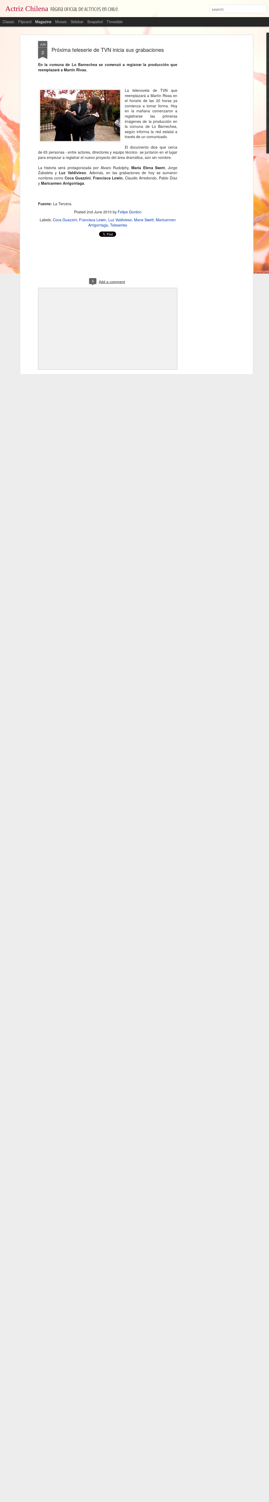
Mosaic (61, 21)
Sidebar (77, 21)
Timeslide (115, 21)
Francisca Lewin (92, 219)
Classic (8, 21)
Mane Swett (144, 219)
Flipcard (25, 21)
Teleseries (118, 225)
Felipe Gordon (130, 211)
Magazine (43, 21)
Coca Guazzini (65, 219)
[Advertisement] (206, 124)
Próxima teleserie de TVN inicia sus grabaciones (107, 49)
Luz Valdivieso (120, 219)
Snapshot (95, 21)
